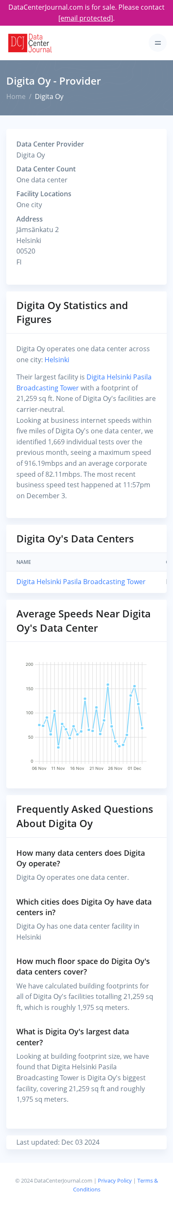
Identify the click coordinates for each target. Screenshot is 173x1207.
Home (16, 96)
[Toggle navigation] (158, 43)
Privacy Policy (115, 1180)
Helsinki (57, 359)
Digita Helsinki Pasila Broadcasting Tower (81, 581)
